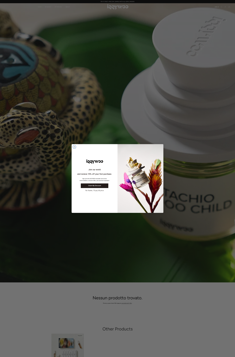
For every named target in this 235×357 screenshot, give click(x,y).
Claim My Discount (94, 185)
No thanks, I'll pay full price (94, 190)
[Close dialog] (74, 147)
